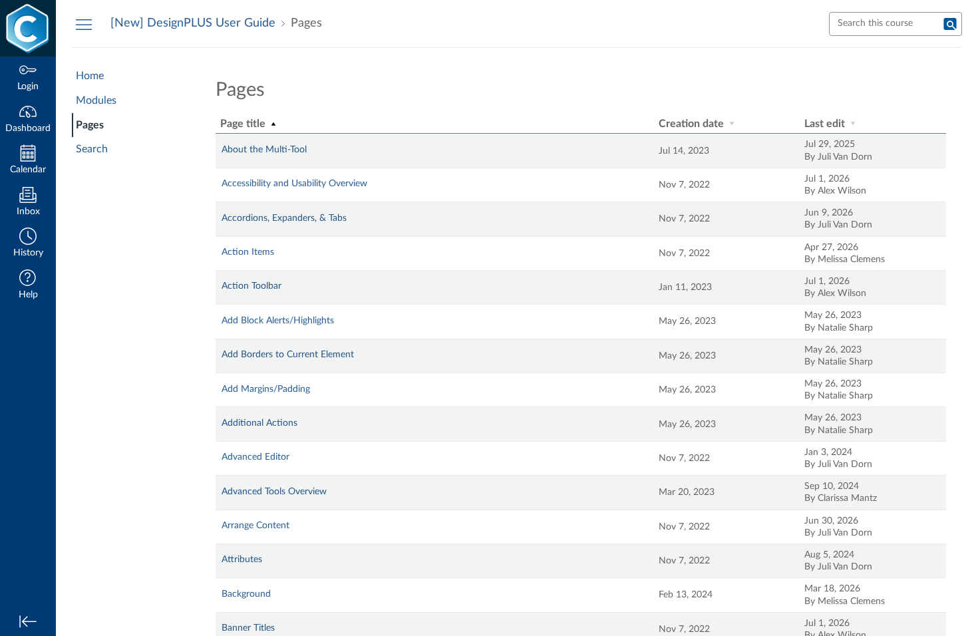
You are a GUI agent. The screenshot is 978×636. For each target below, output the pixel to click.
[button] (28, 244)
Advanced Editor (255, 457)
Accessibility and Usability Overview (294, 183)
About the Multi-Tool (264, 149)
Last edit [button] (826, 123)
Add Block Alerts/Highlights (278, 320)
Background (246, 594)
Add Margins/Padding (266, 389)
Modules (96, 100)
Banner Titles (248, 628)
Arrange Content (255, 525)
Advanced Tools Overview (274, 491)
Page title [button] (244, 123)
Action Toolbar (251, 286)
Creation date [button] (693, 123)
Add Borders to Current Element (288, 354)
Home (90, 76)
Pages (90, 125)
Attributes (242, 559)
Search (92, 149)
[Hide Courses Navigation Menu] (84, 24)
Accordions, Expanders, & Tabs (284, 218)
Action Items (248, 252)
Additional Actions (259, 423)
